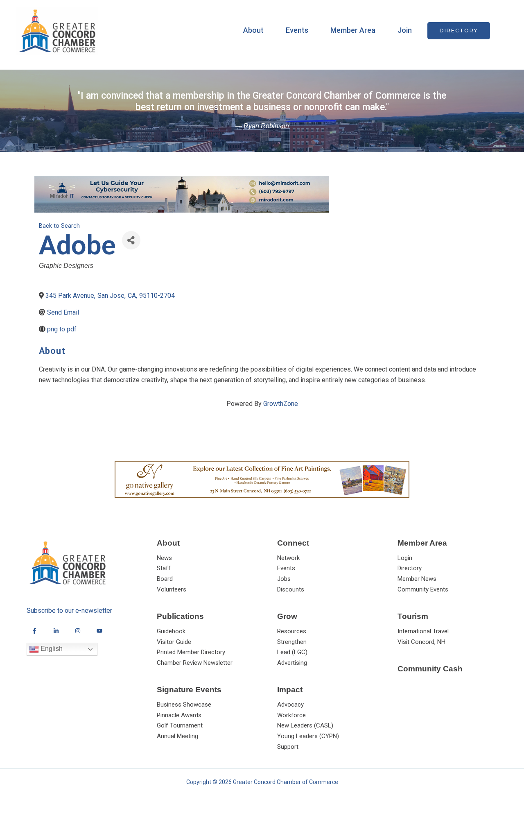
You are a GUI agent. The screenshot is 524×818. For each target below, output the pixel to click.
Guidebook (171, 631)
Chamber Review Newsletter (195, 662)
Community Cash (430, 668)
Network (288, 558)
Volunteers (171, 589)
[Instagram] (78, 631)
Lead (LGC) (292, 652)
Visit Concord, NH (421, 642)
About (253, 30)
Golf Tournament (180, 725)
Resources (291, 631)
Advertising (292, 662)
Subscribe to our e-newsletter (69, 610)
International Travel (423, 631)
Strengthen (292, 642)
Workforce (291, 715)
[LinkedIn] (56, 631)
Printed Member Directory (191, 652)
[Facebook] (34, 631)
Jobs (284, 578)
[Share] (131, 240)
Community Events (423, 589)
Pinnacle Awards (179, 715)
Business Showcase (184, 704)
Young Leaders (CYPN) (308, 736)
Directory (410, 568)
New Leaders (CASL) (305, 725)
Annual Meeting (177, 736)
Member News (417, 578)
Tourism (413, 616)
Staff (164, 568)
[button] (458, 30)
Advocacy (290, 704)
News (164, 558)
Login (405, 558)
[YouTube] (99, 631)
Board (165, 578)
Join (405, 30)
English (51, 648)
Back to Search (59, 225)
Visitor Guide (174, 642)
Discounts (290, 589)
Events (297, 30)
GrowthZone (280, 404)
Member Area (352, 30)
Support (287, 746)
